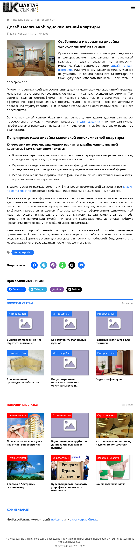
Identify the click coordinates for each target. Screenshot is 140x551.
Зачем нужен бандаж (110, 484)
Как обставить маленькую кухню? (69, 341)
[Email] (81, 265)
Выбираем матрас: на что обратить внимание (24, 341)
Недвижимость (17, 415)
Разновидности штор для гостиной (113, 341)
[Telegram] (43, 265)
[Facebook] (34, 265)
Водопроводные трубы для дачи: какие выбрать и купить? (69, 444)
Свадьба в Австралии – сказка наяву (22, 485)
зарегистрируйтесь (83, 519)
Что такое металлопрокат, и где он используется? (113, 443)
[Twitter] (71, 265)
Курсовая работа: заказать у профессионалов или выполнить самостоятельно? (69, 487)
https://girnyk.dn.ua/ (69, 541)
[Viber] (53, 265)
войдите (57, 519)
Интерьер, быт (23, 252)
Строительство (62, 415)
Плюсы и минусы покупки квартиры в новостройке (25, 443)
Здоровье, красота (108, 457)
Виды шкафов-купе (109, 379)
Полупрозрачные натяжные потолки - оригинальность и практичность (65, 382)
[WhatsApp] (62, 265)
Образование (61, 457)
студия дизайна (88, 121)
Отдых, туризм (17, 457)
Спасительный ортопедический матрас (23, 381)
